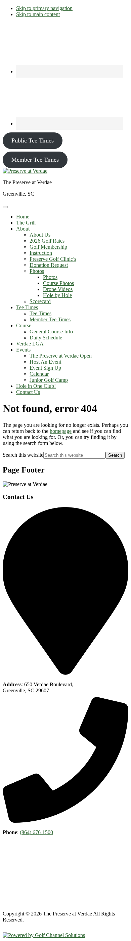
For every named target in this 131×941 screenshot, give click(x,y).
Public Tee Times (32, 140)
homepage (61, 431)
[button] (23, 229)
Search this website (23, 455)
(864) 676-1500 (36, 832)
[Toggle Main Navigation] (5, 207)
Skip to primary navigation (44, 8)
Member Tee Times (35, 159)
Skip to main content (38, 14)
